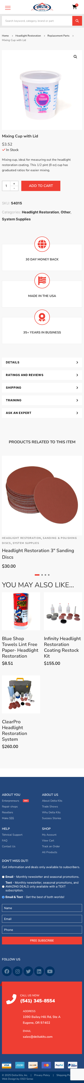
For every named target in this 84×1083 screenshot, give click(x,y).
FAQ (4, 840)
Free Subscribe (42, 940)
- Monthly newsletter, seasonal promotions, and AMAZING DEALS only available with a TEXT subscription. (42, 886)
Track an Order (51, 846)
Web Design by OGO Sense (17, 1079)
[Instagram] (17, 971)
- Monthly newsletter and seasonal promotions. (42, 877)
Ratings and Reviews (25, 375)
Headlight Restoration (28, 36)
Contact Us (8, 846)
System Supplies (16, 219)
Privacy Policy (42, 1075)
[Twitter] (28, 971)
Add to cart (41, 185)
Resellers (7, 812)
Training (13, 400)
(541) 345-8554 (37, 999)
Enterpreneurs (10, 801)
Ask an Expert (18, 413)
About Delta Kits (52, 801)
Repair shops (10, 806)
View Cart (48, 840)
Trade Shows (50, 806)
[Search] (77, 21)
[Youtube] (50, 971)
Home (5, 36)
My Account (49, 835)
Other (66, 212)
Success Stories (51, 818)
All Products (49, 852)
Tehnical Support (12, 835)
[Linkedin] (39, 971)
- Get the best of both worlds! (34, 897)
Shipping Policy (65, 1075)
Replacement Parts (58, 36)
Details (13, 362)
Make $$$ (8, 818)
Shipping (13, 387)
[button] (75, 56)
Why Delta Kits (51, 812)
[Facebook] (7, 971)
